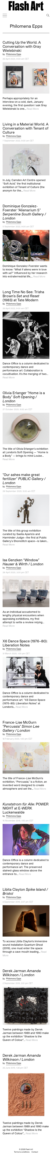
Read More (33, 108)
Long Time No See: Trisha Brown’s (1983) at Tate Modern (23, 296)
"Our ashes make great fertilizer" (24, 479)
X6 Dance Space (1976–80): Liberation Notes (25, 643)
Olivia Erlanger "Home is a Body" (24, 397)
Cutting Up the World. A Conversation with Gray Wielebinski (22, 46)
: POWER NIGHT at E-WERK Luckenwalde (26, 808)
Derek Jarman (22, 973)
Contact (34, 1152)
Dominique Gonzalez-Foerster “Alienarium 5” (24, 212)
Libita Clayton (25, 891)
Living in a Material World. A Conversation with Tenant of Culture (25, 128)
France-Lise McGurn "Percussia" (21, 726)
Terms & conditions (21, 1152)
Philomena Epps (13, 54)
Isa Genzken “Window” (23, 562)
